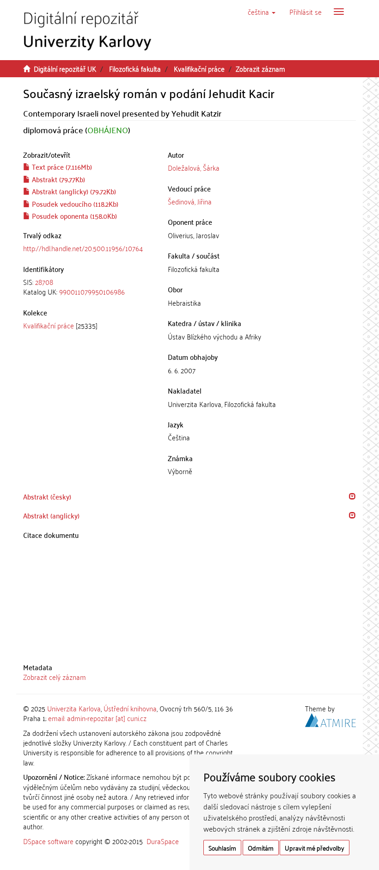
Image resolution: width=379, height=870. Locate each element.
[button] (261, 11)
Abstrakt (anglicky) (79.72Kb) (73, 191)
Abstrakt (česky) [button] (47, 496)
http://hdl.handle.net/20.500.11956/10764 (83, 247)
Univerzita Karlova (74, 708)
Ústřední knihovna (130, 708)
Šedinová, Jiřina (190, 201)
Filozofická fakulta (135, 68)
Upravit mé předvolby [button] (314, 847)
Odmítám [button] (261, 847)
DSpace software (48, 840)
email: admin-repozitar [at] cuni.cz (97, 717)
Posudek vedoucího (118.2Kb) (74, 203)
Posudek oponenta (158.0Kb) (73, 215)
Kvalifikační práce (199, 68)
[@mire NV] (330, 718)
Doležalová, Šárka (194, 167)
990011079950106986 (92, 291)
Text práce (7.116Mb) (61, 166)
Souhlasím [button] (222, 847)
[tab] (88, 287)
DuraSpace (163, 840)
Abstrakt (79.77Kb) (57, 179)
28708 (44, 281)
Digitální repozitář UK (65, 68)
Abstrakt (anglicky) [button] (51, 515)
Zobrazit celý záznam (54, 676)
